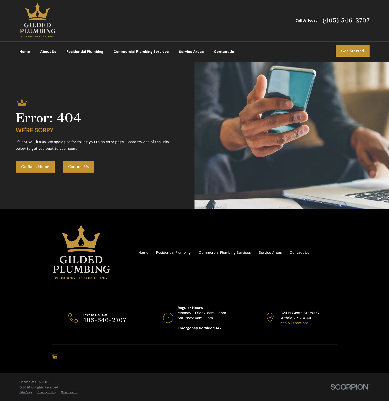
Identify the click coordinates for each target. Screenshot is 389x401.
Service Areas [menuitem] (191, 51)
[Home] (37, 20)
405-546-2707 (104, 320)
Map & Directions (294, 322)
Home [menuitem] (24, 51)
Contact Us (78, 166)
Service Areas (270, 252)
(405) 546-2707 (346, 20)
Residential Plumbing (173, 252)
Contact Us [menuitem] (224, 51)
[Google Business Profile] (54, 356)
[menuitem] (25, 392)
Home (143, 252)
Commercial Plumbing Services (225, 252)
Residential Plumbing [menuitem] (84, 51)
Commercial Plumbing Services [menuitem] (141, 51)
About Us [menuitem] (48, 51)
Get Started (352, 51)
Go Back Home (35, 166)
